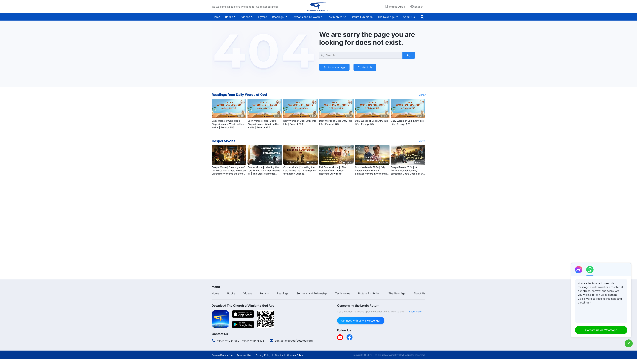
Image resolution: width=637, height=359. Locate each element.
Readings (277, 17)
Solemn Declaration (222, 355)
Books (229, 17)
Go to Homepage (334, 67)
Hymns (262, 17)
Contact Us (365, 67)
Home (216, 17)
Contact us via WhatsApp (601, 330)
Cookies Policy (295, 355)
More (421, 94)
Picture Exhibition (362, 17)
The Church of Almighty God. (388, 355)
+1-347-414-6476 (253, 340)
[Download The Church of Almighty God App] (220, 318)
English (418, 6)
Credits (279, 355)
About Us (409, 17)
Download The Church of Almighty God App (243, 305)
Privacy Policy (263, 355)
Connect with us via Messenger (360, 320)
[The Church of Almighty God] (318, 6)
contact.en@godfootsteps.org (294, 340)
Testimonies (334, 17)
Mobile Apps (397, 6)
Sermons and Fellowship (307, 17)
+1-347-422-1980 (228, 340)
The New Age (386, 17)
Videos (245, 17)
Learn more (415, 311)
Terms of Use (244, 355)
